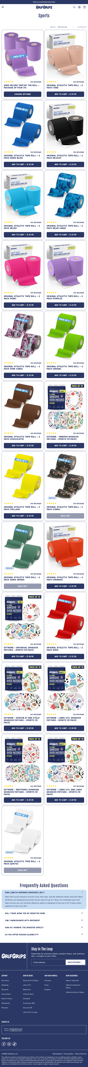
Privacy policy (69, 1054)
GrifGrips (11, 1054)
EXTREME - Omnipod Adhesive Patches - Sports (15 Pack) (63, 438)
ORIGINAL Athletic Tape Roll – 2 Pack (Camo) (65, 508)
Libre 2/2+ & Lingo (30, 1012)
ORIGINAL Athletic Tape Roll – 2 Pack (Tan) (65, 86)
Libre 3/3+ (27, 985)
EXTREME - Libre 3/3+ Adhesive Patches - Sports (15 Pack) (64, 719)
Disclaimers (6, 994)
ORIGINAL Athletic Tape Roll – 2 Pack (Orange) (65, 578)
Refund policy (57, 1054)
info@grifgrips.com (15, 1029)
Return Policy (7, 998)
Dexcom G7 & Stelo (30, 980)
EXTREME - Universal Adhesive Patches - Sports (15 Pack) (21, 648)
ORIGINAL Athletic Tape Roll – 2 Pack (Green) (65, 367)
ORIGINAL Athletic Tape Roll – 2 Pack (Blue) (22, 227)
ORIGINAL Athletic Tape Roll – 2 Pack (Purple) (65, 297)
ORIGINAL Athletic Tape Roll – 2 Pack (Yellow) (22, 508)
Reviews (5, 1008)
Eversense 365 (29, 1003)
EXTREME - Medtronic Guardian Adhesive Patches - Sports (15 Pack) (21, 792)
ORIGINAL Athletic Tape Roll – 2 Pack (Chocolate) (22, 438)
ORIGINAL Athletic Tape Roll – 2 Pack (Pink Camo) (22, 367)
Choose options (22, 94)
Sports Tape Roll (72, 980)
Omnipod (26, 998)
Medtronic (27, 989)
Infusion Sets (28, 994)
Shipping (5, 985)
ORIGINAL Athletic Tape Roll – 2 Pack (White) (22, 862)
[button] (2, 7)
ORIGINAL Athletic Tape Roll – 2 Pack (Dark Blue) (22, 156)
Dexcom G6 (27, 1008)
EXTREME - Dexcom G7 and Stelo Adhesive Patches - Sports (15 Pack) (22, 720)
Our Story (5, 980)
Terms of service (80, 1054)
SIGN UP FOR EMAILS (74, 962)
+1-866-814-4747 (16, 1030)
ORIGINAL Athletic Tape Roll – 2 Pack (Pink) (22, 297)
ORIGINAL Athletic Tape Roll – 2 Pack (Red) (65, 648)
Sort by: (53, 27)
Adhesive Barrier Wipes (75, 992)
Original (47, 989)
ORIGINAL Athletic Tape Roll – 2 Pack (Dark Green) (22, 578)
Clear (46, 985)
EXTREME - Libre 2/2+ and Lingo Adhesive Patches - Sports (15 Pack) (64, 792)
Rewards (5, 989)
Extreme (47, 980)
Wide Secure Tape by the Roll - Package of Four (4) (21, 86)
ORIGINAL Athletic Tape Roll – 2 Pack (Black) (65, 156)
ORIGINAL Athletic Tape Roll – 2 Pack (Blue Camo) (65, 227)
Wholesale (6, 1003)
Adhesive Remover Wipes (73, 986)
